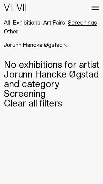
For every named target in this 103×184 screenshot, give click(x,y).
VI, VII (15, 7)
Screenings (82, 23)
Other (11, 31)
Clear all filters (33, 102)
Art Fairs (54, 23)
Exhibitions (26, 23)
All (7, 23)
